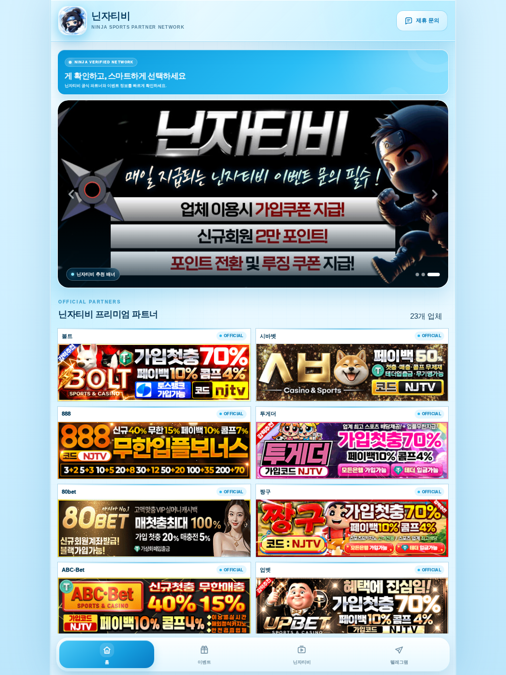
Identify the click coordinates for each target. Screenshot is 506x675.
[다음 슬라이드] (435, 194)
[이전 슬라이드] (71, 194)
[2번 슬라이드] (423, 274)
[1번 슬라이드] (417, 274)
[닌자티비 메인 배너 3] (253, 194)
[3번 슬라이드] (433, 274)
